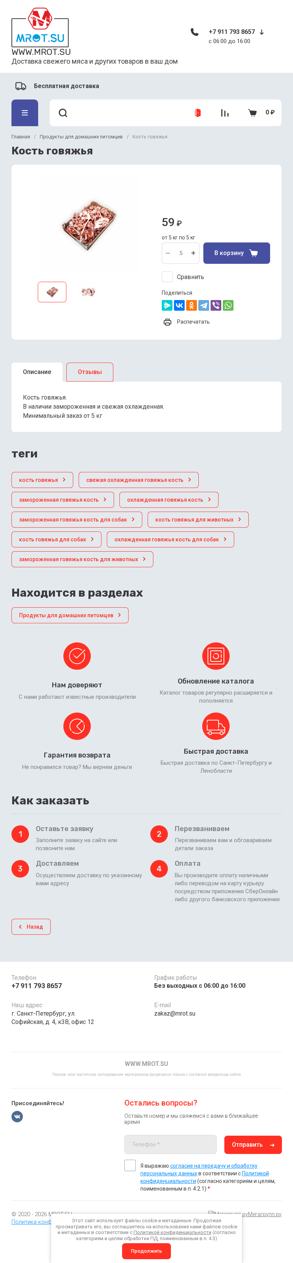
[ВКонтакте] (179, 305)
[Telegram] (203, 305)
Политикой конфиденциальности (172, 1232)
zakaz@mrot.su (174, 1013)
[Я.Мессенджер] (167, 305)
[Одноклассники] (191, 305)
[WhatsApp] (228, 305)
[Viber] (216, 305)
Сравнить (190, 277)
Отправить (247, 1144)
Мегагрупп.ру (265, 1214)
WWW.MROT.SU (41, 52)
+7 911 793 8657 (232, 31)
